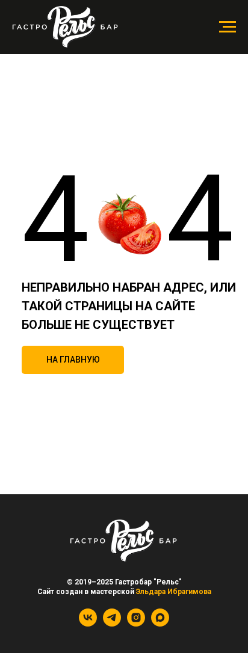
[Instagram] (136, 623)
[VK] (88, 623)
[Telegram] (112, 623)
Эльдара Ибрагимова (173, 591)
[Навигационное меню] (227, 27)
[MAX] (160, 623)
